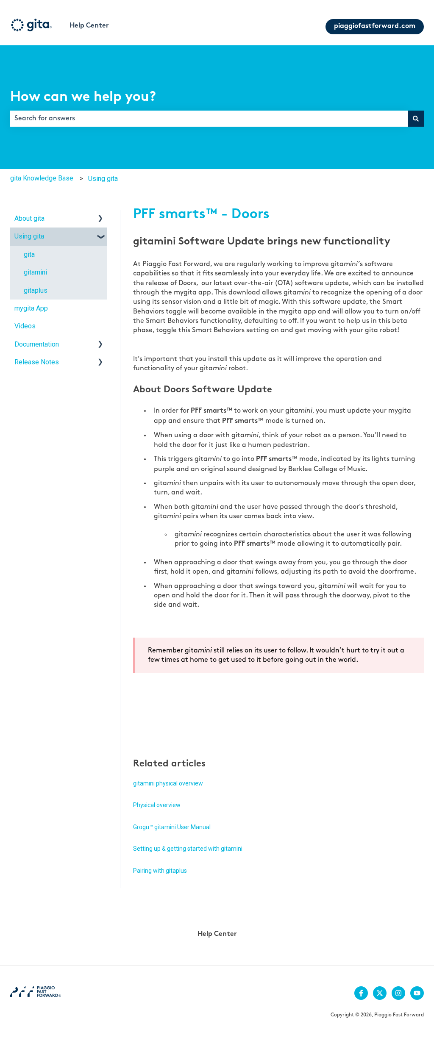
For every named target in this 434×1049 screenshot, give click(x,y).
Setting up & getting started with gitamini (187, 848)
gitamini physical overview (168, 783)
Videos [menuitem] (25, 326)
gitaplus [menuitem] (35, 290)
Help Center (89, 26)
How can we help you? (83, 97)
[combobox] (209, 119)
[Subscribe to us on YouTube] (417, 993)
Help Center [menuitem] (217, 934)
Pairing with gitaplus (160, 870)
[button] (100, 219)
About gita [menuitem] (29, 218)
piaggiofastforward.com (374, 26)
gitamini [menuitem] (35, 272)
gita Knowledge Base (41, 178)
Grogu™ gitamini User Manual (172, 827)
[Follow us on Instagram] (398, 993)
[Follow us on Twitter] (380, 993)
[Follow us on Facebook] (361, 993)
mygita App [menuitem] (31, 308)
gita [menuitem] (29, 254)
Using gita (103, 179)
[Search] (416, 119)
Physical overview (157, 805)
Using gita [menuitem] (29, 236)
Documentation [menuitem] (36, 344)
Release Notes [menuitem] (36, 362)
